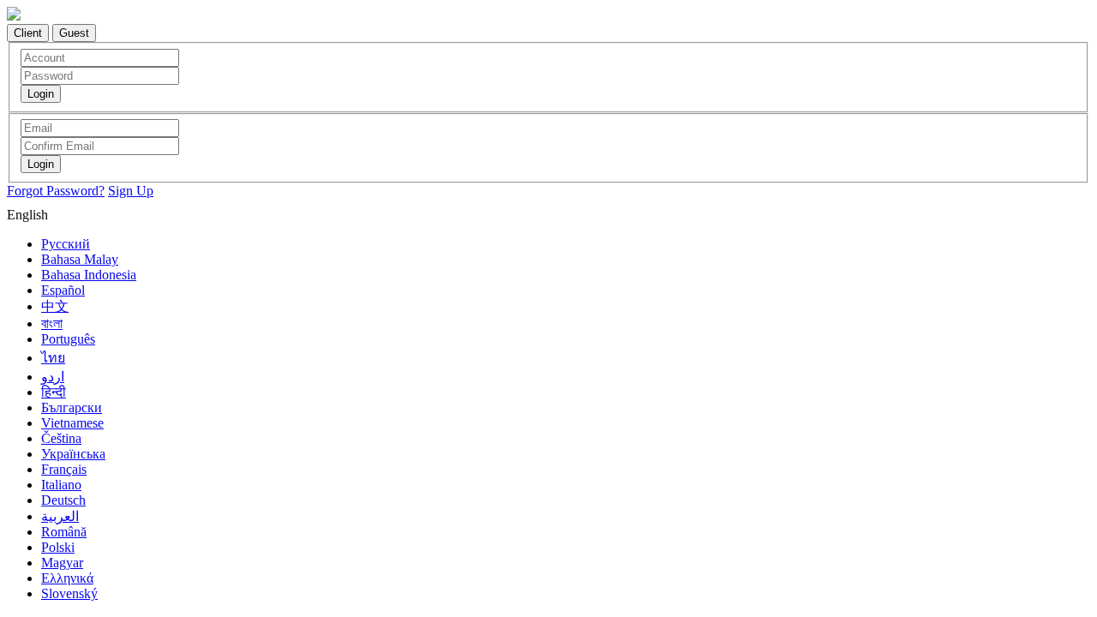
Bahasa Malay (79, 259)
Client (28, 33)
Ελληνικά (67, 578)
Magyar (62, 562)
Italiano (61, 484)
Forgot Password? (56, 190)
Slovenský (69, 593)
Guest (74, 33)
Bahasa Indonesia (88, 274)
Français (64, 469)
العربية (60, 516)
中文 (55, 306)
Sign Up (130, 190)
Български (71, 407)
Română (64, 531)
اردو (52, 376)
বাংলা (52, 323)
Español (63, 290)
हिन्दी (53, 392)
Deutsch (63, 500)
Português (68, 339)
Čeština (61, 438)
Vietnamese (72, 423)
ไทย (53, 357)
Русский (65, 244)
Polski (58, 547)
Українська (73, 453)
